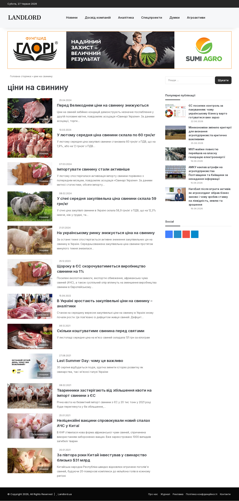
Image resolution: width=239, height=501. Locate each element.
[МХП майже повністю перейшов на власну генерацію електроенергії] (175, 153)
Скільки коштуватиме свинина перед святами (100, 331)
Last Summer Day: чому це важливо (90, 360)
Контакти (225, 494)
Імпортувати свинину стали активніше (93, 169)
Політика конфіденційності (201, 494)
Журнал (165, 494)
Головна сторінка (20, 76)
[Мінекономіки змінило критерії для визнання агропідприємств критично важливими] (175, 133)
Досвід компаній (98, 17)
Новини (71, 17)
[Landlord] (24, 17)
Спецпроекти (151, 17)
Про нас (153, 494)
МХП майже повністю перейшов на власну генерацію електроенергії (207, 153)
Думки (174, 17)
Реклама (178, 494)
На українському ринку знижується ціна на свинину (106, 233)
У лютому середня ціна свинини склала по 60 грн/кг (106, 135)
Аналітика (126, 17)
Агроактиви (196, 17)
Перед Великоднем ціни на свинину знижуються (103, 105)
